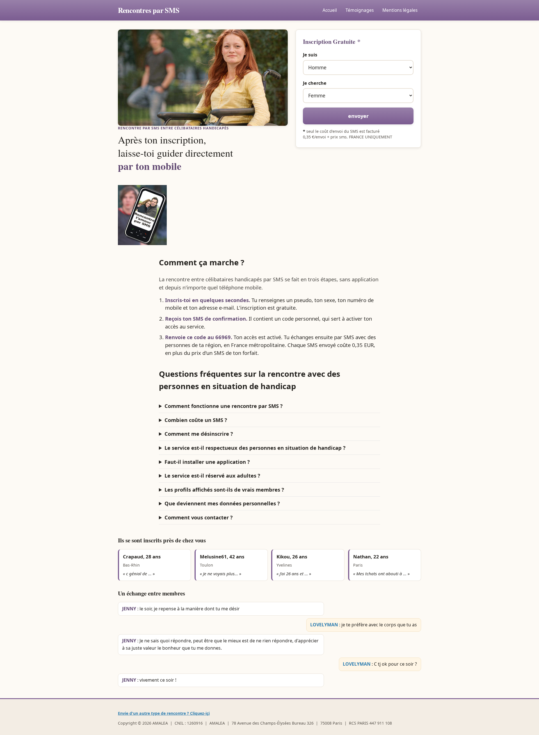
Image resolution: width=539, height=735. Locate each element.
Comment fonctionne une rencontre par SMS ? (224, 405)
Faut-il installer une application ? (207, 461)
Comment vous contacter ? (199, 517)
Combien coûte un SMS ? (196, 419)
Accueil (330, 10)
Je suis (310, 55)
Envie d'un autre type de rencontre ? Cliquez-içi (164, 713)
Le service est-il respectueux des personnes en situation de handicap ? (255, 447)
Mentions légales (399, 10)
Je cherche (314, 83)
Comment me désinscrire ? (199, 433)
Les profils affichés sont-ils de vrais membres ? (224, 489)
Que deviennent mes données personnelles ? (222, 503)
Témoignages (360, 10)
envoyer (358, 115)
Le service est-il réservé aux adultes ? (212, 475)
